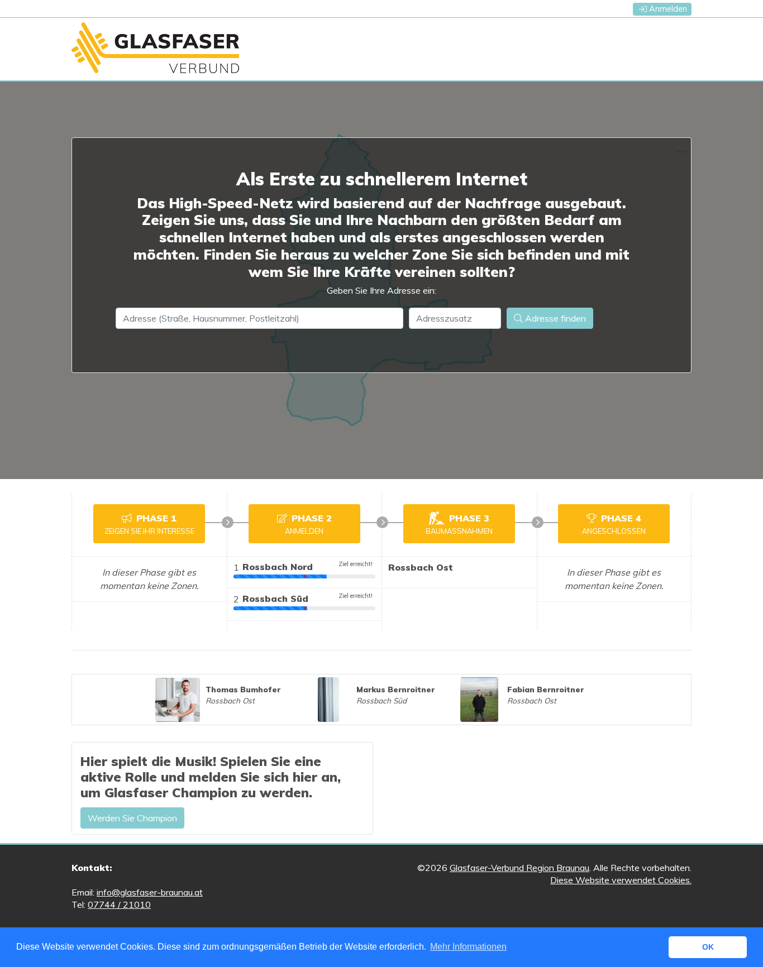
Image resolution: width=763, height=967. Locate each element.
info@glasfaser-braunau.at (150, 892)
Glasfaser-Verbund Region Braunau (519, 867)
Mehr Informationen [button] (468, 946)
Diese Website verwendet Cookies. (621, 879)
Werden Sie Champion (132, 818)
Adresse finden (554, 318)
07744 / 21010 (119, 904)
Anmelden (668, 9)
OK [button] (708, 946)
